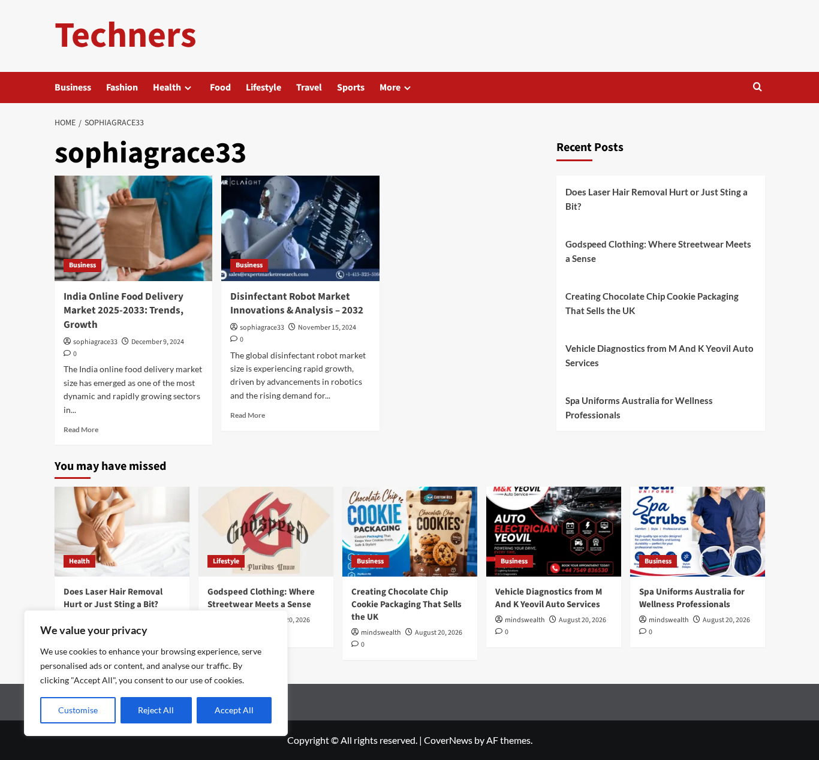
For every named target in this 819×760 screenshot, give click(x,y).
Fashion (122, 87)
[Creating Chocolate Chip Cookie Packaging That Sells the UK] (409, 532)
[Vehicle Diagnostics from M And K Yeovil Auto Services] (553, 532)
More (390, 87)
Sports (351, 87)
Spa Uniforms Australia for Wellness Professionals (639, 407)
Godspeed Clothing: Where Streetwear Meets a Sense (658, 251)
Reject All (156, 710)
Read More (81, 429)
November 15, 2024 (327, 327)
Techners (126, 35)
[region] (156, 673)
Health (167, 87)
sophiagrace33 (95, 342)
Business (73, 87)
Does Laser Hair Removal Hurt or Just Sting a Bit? (656, 199)
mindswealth (381, 633)
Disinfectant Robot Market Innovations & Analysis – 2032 (296, 303)
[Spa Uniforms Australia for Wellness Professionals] (697, 532)
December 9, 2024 (157, 342)
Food (220, 87)
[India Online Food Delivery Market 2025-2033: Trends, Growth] (134, 228)
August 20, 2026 (438, 633)
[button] (757, 87)
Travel (309, 87)
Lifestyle (263, 87)
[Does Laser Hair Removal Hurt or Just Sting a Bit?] (122, 532)
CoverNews (448, 740)
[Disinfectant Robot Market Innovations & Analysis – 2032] (300, 228)
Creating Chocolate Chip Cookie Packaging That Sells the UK (652, 303)
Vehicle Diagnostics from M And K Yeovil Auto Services (659, 355)
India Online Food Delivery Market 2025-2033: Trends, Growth (123, 311)
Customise (78, 710)
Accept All (234, 710)
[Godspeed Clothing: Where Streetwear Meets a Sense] (265, 532)
